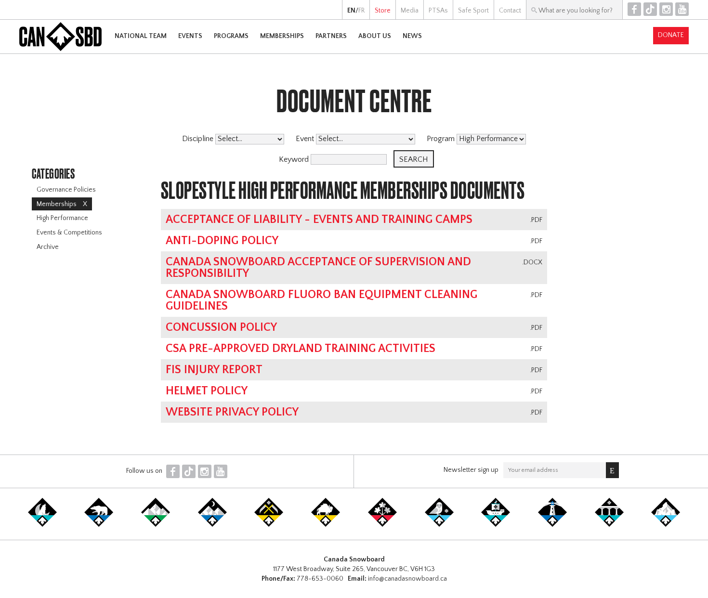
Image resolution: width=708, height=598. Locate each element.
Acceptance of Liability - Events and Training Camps (319, 219)
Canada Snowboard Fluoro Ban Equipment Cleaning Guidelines (321, 300)
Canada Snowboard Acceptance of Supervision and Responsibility (318, 268)
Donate (671, 35)
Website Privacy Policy (232, 412)
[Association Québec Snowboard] (439, 525)
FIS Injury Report (214, 370)
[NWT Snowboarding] (98, 525)
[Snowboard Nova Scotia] (552, 525)
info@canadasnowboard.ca (407, 579)
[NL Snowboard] (665, 525)
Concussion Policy (221, 327)
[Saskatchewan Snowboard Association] (268, 525)
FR (361, 10)
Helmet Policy (207, 391)
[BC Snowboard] (155, 525)
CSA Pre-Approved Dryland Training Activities (300, 348)
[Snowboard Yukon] (42, 525)
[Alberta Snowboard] (212, 525)
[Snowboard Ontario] (382, 525)
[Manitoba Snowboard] (325, 525)
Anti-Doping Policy (222, 240)
